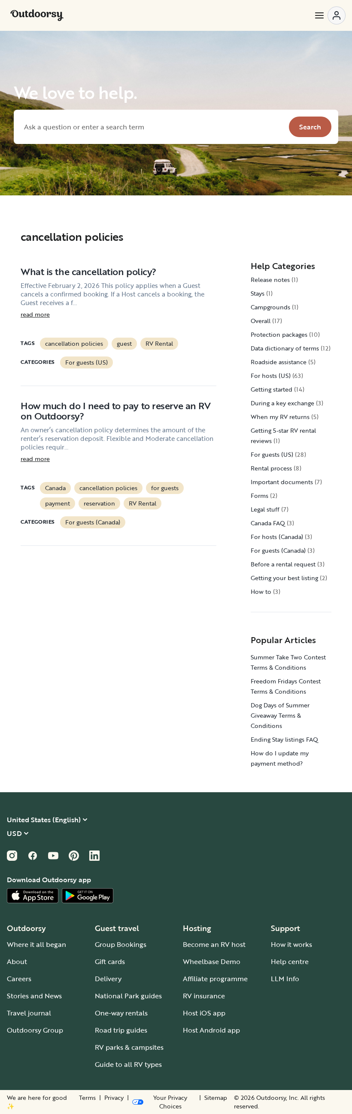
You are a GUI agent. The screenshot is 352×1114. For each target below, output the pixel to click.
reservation (99, 503)
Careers (19, 978)
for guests (165, 487)
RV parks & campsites (129, 1047)
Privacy (114, 1097)
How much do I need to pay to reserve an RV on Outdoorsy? (116, 410)
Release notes (270, 279)
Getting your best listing (284, 577)
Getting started (271, 389)
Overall (260, 320)
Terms (87, 1097)
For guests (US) (86, 362)
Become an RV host (214, 944)
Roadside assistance (278, 361)
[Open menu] (329, 15)
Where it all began (36, 944)
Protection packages (279, 334)
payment (57, 503)
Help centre (290, 961)
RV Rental (159, 343)
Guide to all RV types (128, 1064)
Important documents (282, 481)
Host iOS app (204, 1013)
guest (124, 343)
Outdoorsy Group (35, 1030)
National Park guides (128, 996)
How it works (291, 944)
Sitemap (215, 1097)
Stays (257, 293)
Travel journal (29, 1013)
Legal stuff (265, 509)
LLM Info (285, 978)
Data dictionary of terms (285, 348)
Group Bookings (120, 944)
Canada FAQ (268, 522)
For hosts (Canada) (277, 536)
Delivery (108, 978)
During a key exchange (282, 402)
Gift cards (110, 961)
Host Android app (211, 1030)
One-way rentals (121, 1013)
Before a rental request (283, 564)
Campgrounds (270, 306)
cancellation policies (74, 343)
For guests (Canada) (92, 522)
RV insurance (204, 996)
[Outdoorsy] (37, 15)
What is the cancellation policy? (88, 271)
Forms (259, 495)
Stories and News (34, 996)
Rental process (271, 468)
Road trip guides (121, 1030)
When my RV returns (280, 416)
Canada (55, 487)
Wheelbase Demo (211, 961)
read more (35, 314)
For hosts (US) (271, 375)
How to (261, 591)
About (17, 961)
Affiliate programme (215, 978)
